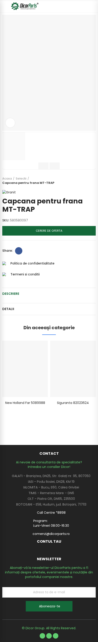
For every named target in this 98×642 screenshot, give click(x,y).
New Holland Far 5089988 (25, 403)
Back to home (86, 180)
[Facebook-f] (42, 636)
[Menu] (4, 6)
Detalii (8, 309)
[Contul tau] (93, 6)
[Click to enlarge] (10, 122)
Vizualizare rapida (36, 348)
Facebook (18, 250)
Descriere (10, 293)
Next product (92, 180)
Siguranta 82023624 (73, 403)
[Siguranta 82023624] (73, 369)
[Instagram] (55, 636)
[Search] (85, 6)
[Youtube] (49, 636)
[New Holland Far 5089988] (25, 369)
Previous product (80, 180)
